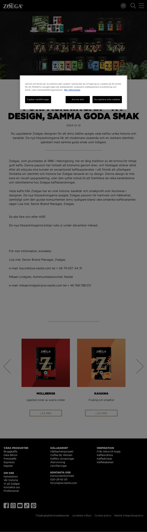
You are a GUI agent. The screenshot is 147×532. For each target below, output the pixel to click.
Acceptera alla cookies (107, 99)
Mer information (72, 90)
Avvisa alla (78, 99)
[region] (73, 92)
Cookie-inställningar (38, 99)
